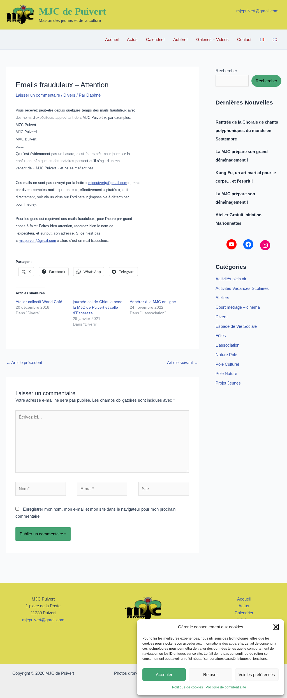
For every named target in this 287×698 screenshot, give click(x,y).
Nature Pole (226, 354)
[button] (276, 627)
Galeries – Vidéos (212, 39)
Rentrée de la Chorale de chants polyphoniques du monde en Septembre (247, 130)
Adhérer (180, 39)
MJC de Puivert (72, 11)
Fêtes (221, 335)
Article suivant (182, 362)
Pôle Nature (226, 373)
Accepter (164, 674)
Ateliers (222, 297)
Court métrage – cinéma (238, 307)
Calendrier (155, 39)
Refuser (210, 674)
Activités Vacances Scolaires (242, 288)
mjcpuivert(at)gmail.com (107, 183)
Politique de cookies (187, 687)
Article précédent (24, 362)
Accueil (112, 39)
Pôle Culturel (227, 364)
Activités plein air (231, 278)
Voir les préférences (257, 674)
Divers (69, 95)
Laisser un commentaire (38, 95)
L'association (227, 345)
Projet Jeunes (228, 383)
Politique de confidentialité (226, 687)
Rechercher (226, 70)
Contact (244, 39)
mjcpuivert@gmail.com (257, 10)
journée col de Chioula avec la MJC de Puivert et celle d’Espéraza (97, 307)
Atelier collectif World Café (39, 301)
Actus (132, 39)
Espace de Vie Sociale (236, 326)
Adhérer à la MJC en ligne (153, 301)
